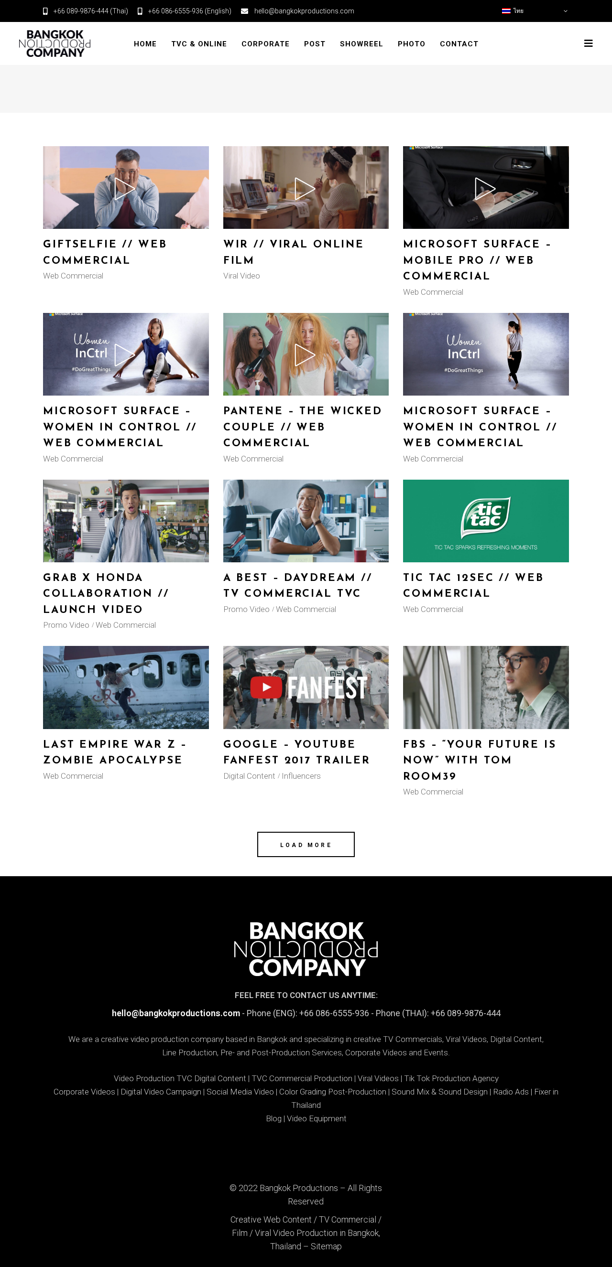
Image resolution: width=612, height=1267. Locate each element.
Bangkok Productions (299, 1188)
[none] (535, 11)
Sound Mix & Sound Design (440, 1091)
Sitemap (326, 1246)
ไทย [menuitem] (519, 11)
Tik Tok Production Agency (451, 1078)
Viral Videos (378, 1078)
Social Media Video (240, 1091)
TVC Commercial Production (301, 1078)
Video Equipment (317, 1118)
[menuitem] (535, 11)
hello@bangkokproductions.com (176, 1013)
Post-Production (357, 1091)
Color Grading (302, 1091)
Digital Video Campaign (160, 1091)
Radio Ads (511, 1091)
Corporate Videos (84, 1091)
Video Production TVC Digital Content (180, 1078)
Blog (274, 1118)
